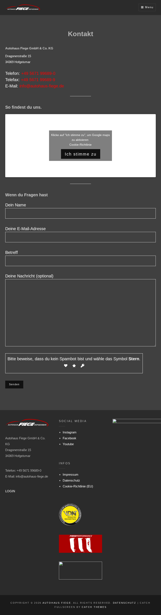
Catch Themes (94, 607)
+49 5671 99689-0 (38, 73)
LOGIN (10, 491)
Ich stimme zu (80, 154)
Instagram (70, 432)
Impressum (70, 474)
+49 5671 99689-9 (38, 79)
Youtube (68, 444)
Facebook (69, 438)
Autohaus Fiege (57, 603)
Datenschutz (71, 480)
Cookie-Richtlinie (80, 144)
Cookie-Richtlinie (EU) (78, 486)
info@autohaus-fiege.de (41, 86)
